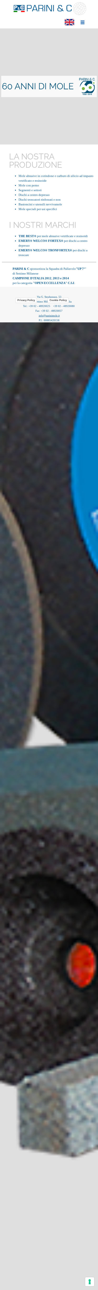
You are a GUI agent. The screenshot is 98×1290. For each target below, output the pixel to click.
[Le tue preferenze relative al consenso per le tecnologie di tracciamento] (89, 1281)
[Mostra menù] (82, 22)
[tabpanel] (49, 86)
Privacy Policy (26, 300)
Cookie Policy (58, 300)
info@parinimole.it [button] (49, 315)
